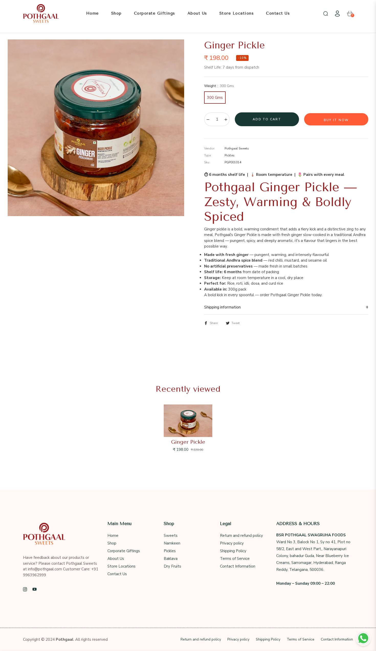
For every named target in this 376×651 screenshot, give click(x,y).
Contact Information (237, 566)
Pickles (170, 550)
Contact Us (117, 574)
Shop (111, 543)
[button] (325, 13)
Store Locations (121, 566)
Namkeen (172, 543)
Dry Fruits (172, 566)
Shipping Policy (233, 550)
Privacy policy (232, 543)
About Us (115, 558)
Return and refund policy (241, 535)
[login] (337, 13)
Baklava (171, 558)
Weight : (219, 85)
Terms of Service (235, 558)
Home (112, 535)
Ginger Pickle (188, 442)
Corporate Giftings (123, 550)
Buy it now (336, 120)
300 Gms (215, 97)
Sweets (171, 535)
